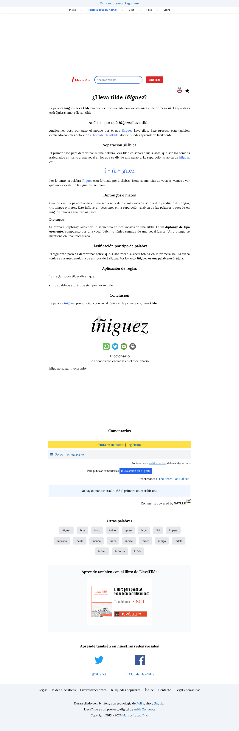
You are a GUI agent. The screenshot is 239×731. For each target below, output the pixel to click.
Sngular (159, 703)
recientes (165, 479)
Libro (167, 9)
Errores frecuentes (93, 690)
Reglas (42, 690)
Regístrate (134, 445)
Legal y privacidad (188, 690)
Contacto (164, 690)
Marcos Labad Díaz (135, 715)
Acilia (140, 703)
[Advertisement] (119, 42)
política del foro (157, 463)
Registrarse (132, 3)
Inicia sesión (75, 455)
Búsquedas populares (125, 690)
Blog (131, 9)
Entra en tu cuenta (111, 3)
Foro (149, 9)
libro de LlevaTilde (106, 135)
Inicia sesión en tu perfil (135, 471)
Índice (149, 690)
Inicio (72, 9)
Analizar (154, 79)
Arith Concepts (144, 709)
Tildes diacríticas (64, 690)
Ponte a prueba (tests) (102, 9)
